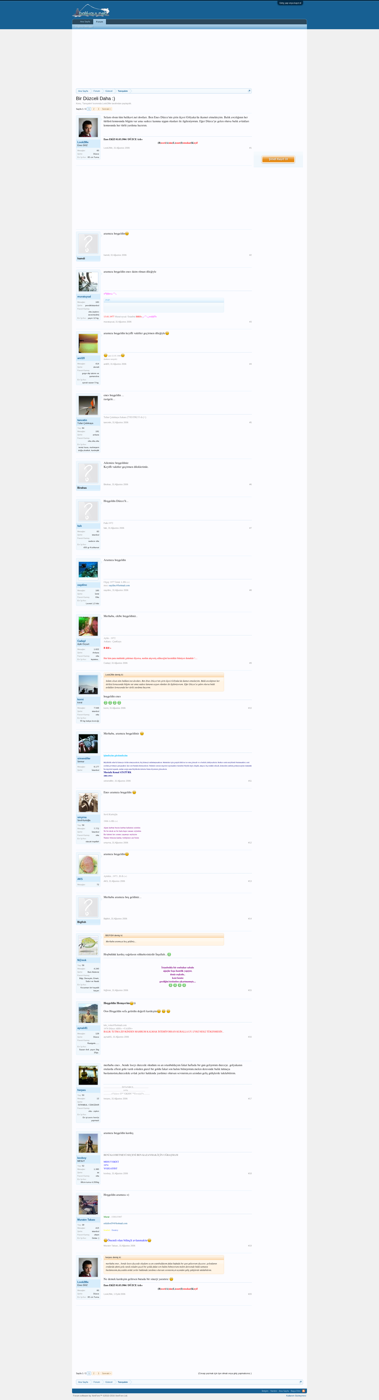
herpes (81, 1090)
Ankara (96, 653)
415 (97, 1228)
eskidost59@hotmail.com (115, 1223)
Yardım (273, 1391)
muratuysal (84, 296)
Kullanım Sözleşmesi (296, 1395)
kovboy (81, 1157)
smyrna (81, 817)
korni (80, 699)
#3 (250, 322)
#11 (250, 781)
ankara (96, 435)
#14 (250, 918)
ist (98, 1172)
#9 (250, 663)
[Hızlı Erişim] (249, 91)
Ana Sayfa (85, 21)
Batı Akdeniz (93, 972)
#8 (250, 590)
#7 (250, 528)
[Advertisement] (164, 58)
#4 (250, 364)
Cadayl (81, 641)
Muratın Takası (86, 1219)
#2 (250, 255)
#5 (250, 422)
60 (98, 150)
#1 (250, 148)
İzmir (97, 594)
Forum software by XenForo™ (100, 1395)
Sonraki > (106, 109)
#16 (250, 1037)
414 (97, 364)
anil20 (81, 358)
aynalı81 (82, 1028)
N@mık (81, 960)
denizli (96, 367)
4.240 (96, 969)
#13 (250, 881)
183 (97, 302)
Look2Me (106, 103)
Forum (99, 22)
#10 (250, 708)
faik (79, 525)
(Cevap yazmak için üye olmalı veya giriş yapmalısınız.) (225, 1373)
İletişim (265, 1391)
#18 (250, 1173)
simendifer (83, 758)
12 (98, 1098)
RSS (303, 1391)
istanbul (95, 535)
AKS (80, 879)
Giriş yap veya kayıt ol (290, 3)
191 (97, 431)
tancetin (82, 420)
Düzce (96, 154)
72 (98, 884)
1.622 (96, 649)
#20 (250, 1294)
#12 (250, 842)
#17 (250, 1098)
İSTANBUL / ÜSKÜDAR (88, 1105)
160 (97, 590)
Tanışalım (87, 103)
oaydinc (82, 584)
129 (97, 1033)
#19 (250, 1245)
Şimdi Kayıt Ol (278, 159)
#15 (250, 990)
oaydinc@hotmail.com (119, 585)
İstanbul (95, 770)
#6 (250, 484)
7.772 (96, 828)
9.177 (96, 767)
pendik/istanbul (92, 305)
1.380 (96, 1169)
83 (98, 531)
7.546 (96, 708)
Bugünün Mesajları (84, 26)
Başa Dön (295, 1391)
